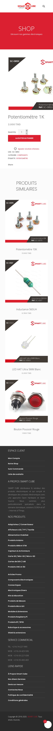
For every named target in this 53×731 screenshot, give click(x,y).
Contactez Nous (15, 690)
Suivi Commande (15, 469)
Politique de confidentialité (20, 695)
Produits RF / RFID (16, 622)
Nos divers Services (16, 679)
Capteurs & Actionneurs (19, 551)
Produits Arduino (15, 540)
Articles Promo (14, 574)
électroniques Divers (17, 590)
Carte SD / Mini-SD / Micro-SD (21, 556)
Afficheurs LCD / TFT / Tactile (21, 530)
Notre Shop (13, 463)
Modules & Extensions (18, 611)
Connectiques (14, 585)
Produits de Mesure (17, 601)
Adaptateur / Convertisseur (20, 524)
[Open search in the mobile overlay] (44, 6)
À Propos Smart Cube (17, 674)
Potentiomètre (22, 158)
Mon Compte (14, 458)
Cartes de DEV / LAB (17, 561)
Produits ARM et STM (17, 545)
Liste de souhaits (15, 474)
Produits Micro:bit (16, 606)
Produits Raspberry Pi (17, 617)
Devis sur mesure (15, 684)
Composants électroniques (20, 580)
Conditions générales (18, 700)
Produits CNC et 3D (16, 567)
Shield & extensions (17, 632)
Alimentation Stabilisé (18, 535)
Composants (22, 155)
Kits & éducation (15, 595)
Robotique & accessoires (19, 627)
